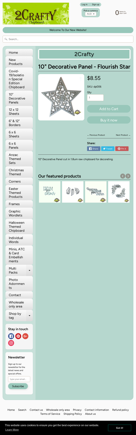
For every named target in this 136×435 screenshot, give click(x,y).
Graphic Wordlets (15, 213)
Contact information (97, 409)
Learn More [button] (12, 429)
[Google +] (25, 336)
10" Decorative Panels (17, 98)
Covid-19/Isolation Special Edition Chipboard (17, 79)
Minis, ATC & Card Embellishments (17, 255)
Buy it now (108, 120)
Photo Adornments (17, 284)
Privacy (77, 409)
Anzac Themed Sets (15, 159)
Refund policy (120, 409)
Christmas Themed (16, 172)
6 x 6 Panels (13, 145)
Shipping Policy (73, 413)
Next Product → (123, 135)
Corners (15, 181)
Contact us (36, 409)
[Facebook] (11, 336)
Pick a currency (91, 10)
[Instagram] (11, 343)
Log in (84, 4)
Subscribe (18, 386)
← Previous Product (96, 135)
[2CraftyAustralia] (36, 13)
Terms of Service (50, 413)
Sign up (95, 4)
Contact (15, 295)
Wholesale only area (16, 304)
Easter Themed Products (15, 193)
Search (22, 409)
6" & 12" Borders (14, 123)
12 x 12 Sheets (14, 112)
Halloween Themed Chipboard (17, 227)
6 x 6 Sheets (14, 134)
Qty (89, 92)
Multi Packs (21, 270)
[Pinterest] (18, 336)
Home (13, 52)
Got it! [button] (119, 428)
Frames (14, 204)
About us (90, 413)
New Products (15, 62)
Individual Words (16, 240)
